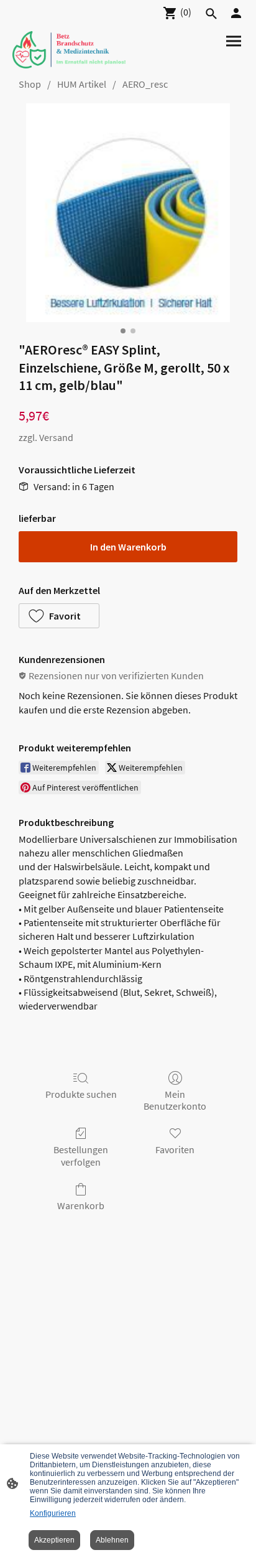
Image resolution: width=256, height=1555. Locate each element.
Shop (30, 84)
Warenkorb (80, 1205)
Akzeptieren (54, 1540)
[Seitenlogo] (69, 49)
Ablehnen (112, 1540)
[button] (59, 615)
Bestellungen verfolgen (80, 1155)
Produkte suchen (81, 1094)
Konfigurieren (53, 1513)
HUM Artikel (81, 84)
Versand (56, 437)
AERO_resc (145, 84)
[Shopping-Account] (236, 13)
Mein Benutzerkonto (175, 1100)
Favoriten (174, 1149)
